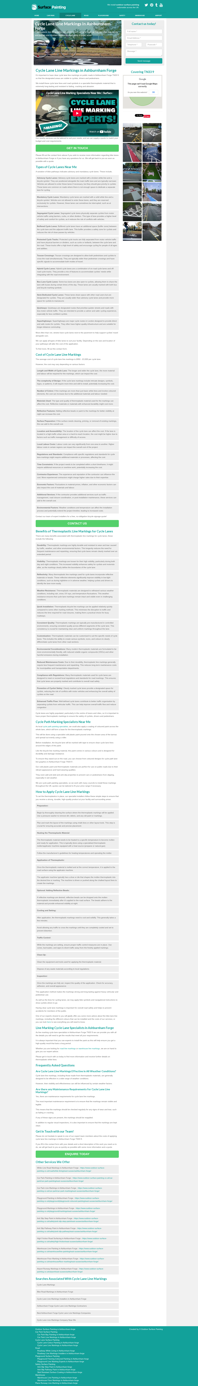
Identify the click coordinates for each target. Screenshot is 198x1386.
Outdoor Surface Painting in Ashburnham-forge (55, 1329)
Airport (158, 15)
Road (86, 15)
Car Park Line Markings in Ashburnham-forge (56, 1337)
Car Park (51, 15)
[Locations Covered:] (34, 2)
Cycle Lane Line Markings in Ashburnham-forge (57, 1345)
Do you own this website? (137, 92)
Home (36, 15)
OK (153, 92)
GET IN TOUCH (77, 148)
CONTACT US (77, 523)
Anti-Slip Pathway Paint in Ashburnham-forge (56, 1369)
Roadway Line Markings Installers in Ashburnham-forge (60, 1353)
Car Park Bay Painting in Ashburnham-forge (55, 1334)
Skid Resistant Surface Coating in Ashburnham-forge (59, 1372)
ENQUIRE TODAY (77, 1154)
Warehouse (140, 15)
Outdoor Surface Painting (152, 1329)
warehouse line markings (89, 1048)
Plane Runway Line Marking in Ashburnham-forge (56, 1383)
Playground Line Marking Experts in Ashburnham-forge (60, 1361)
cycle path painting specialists (55, 726)
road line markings (68, 1048)
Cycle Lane (70, 15)
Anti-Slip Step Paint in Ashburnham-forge (54, 1367)
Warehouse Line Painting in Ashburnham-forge (57, 1378)
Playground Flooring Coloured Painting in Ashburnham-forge (63, 1359)
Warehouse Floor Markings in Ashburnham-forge (58, 1380)
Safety (122, 15)
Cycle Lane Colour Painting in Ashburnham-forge (58, 1343)
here (49, 1022)
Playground (103, 15)
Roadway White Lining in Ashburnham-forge (56, 1351)
